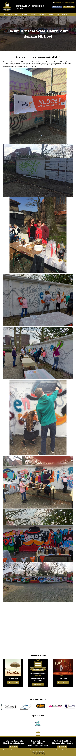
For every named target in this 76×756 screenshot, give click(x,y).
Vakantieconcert (13, 678)
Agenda (17, 14)
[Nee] (74, 752)
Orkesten (25, 14)
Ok (34, 753)
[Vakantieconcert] (13, 667)
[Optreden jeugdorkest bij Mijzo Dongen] (38, 667)
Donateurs (42, 14)
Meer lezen (40, 753)
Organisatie (33, 14)
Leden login (65, 14)
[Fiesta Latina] (63, 667)
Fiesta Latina (63, 678)
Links (57, 14)
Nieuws (10, 14)
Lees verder (14, 682)
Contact (51, 14)
